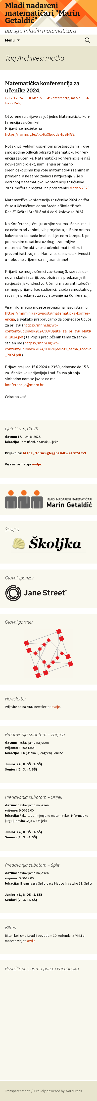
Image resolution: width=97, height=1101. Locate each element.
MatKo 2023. (79, 187)
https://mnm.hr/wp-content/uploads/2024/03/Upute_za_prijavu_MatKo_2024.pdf (48, 331)
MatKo (37, 98)
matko (76, 98)
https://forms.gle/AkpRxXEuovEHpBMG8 (39, 134)
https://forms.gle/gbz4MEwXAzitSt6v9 (54, 453)
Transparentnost (17, 1091)
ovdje (36, 464)
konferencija (60, 98)
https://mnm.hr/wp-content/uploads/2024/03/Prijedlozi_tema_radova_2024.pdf (48, 348)
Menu (10, 40)
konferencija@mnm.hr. (24, 384)
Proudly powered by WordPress (58, 1091)
